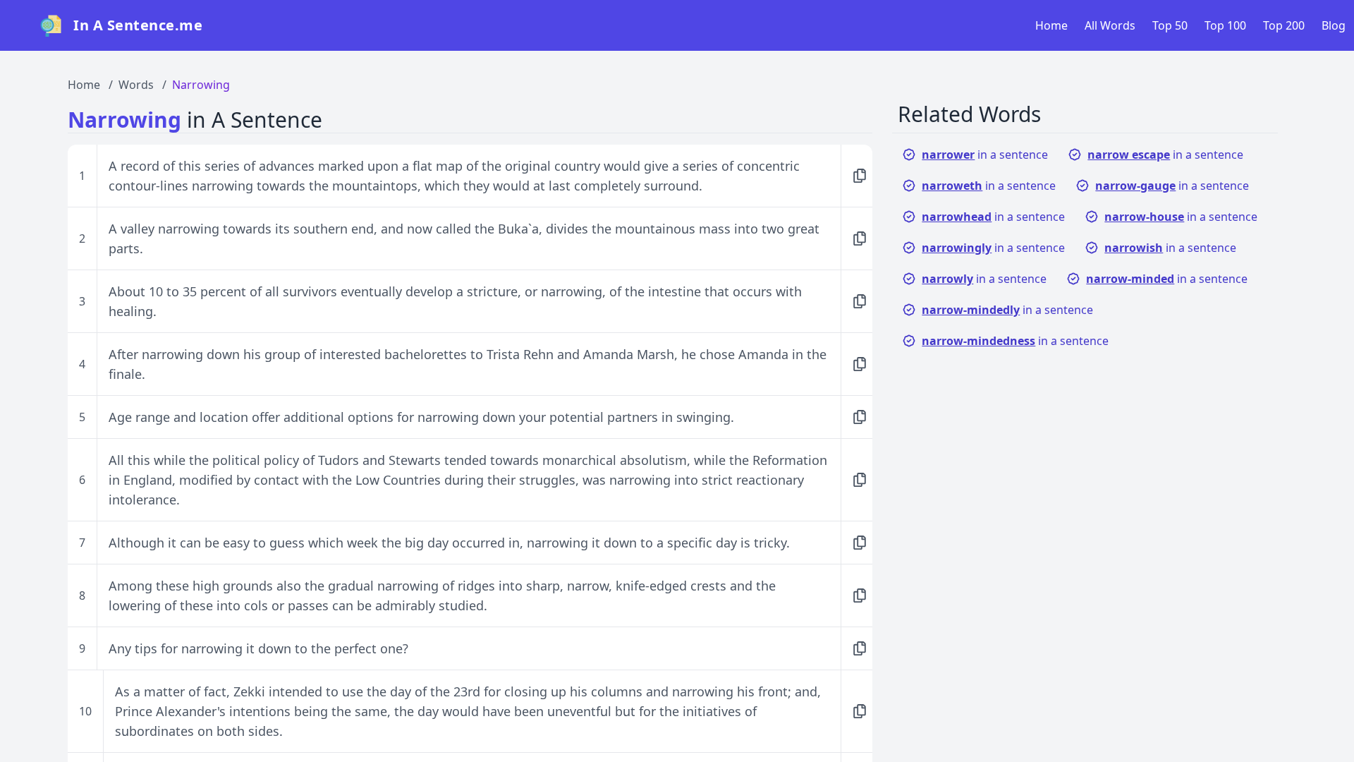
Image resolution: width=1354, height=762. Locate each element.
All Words (1110, 25)
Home (1051, 25)
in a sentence (985, 154)
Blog (1334, 25)
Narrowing (201, 84)
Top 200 (1284, 25)
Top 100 (1225, 25)
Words (136, 84)
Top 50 (1170, 25)
